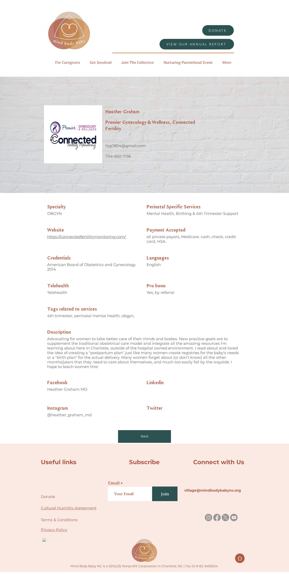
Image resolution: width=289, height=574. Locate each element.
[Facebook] (217, 517)
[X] (225, 517)
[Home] (240, 558)
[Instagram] (208, 517)
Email (114, 483)
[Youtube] (234, 517)
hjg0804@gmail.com (125, 145)
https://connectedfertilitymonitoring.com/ (86, 237)
